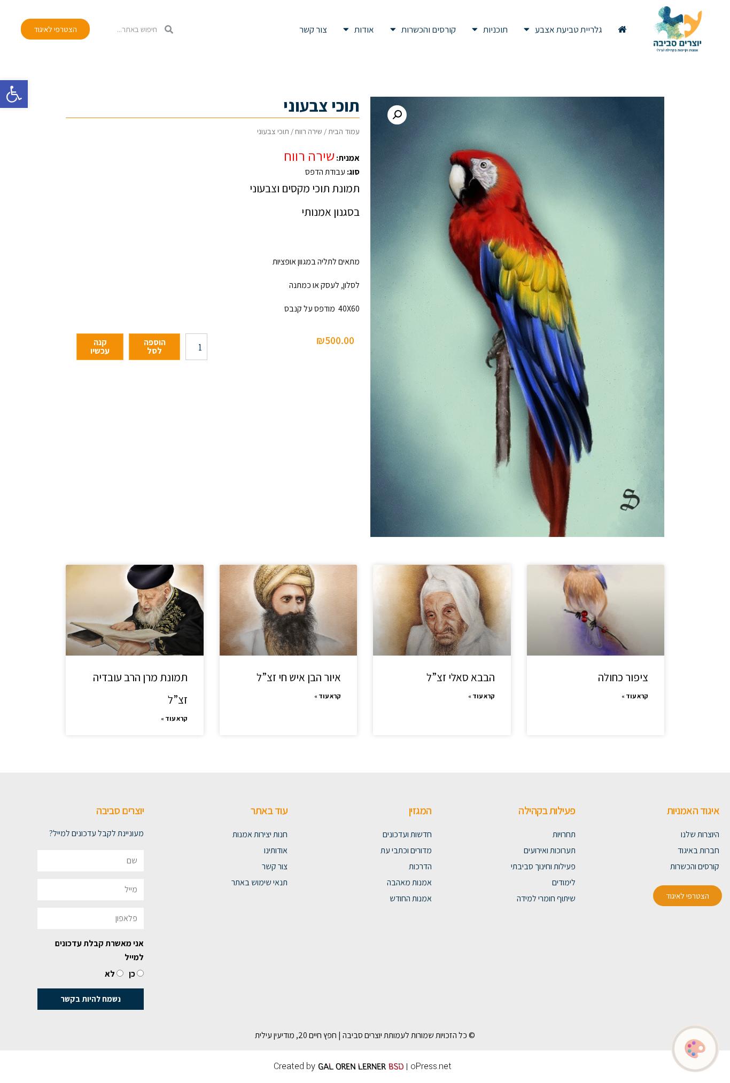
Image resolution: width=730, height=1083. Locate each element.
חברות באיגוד (698, 850)
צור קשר (313, 29)
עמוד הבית (344, 131)
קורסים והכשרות (428, 29)
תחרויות (564, 834)
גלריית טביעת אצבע (568, 29)
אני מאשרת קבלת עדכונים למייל (99, 950)
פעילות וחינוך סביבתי (543, 866)
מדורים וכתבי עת (405, 850)
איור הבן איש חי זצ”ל (299, 677)
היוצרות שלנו (700, 834)
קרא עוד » (635, 696)
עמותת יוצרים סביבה (374, 1035)
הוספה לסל (155, 346)
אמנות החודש (410, 898)
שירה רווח (308, 131)
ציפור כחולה (623, 677)
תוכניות (495, 29)
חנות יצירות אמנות (260, 834)
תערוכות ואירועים (550, 850)
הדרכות (420, 866)
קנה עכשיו (100, 346)
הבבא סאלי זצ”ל (460, 677)
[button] (14, 94)
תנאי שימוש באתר (259, 882)
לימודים (564, 882)
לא (110, 973)
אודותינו (276, 850)
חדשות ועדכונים (407, 834)
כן (132, 973)
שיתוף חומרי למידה (546, 898)
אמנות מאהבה (409, 882)
